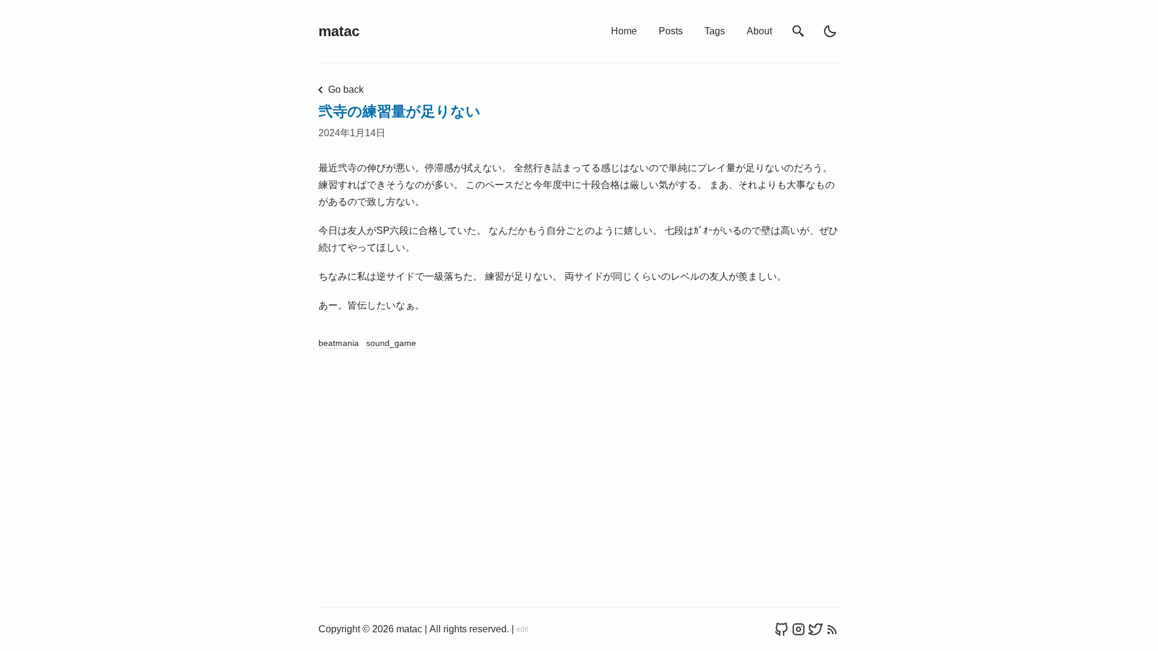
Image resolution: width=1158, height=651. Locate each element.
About (759, 31)
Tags (714, 31)
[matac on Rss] (832, 629)
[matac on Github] (781, 629)
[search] (798, 32)
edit (522, 629)
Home (624, 31)
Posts (671, 31)
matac (338, 31)
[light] (830, 31)
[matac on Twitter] (815, 629)
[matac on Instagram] (798, 629)
